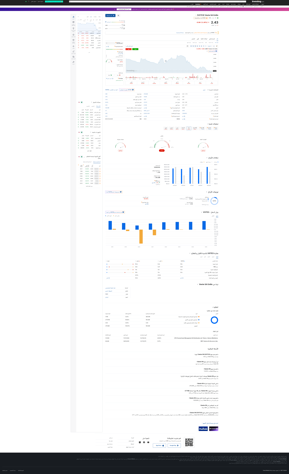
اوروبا (211, 6)
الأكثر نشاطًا (98, 106)
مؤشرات (95, 16)
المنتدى (193, 38)
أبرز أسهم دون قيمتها (96, 161)
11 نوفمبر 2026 (146, 110)
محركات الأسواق (96, 102)
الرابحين (93, 106)
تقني (198, 38)
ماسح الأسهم (206, 4)
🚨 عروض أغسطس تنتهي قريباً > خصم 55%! (54, 1)
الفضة (99, 35)
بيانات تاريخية (201, 42)
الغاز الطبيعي (98, 47)
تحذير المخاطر (4, 470)
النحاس (99, 42)
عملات (99, 16)
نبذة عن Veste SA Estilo (208, 284)
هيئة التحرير (110, 447)
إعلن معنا (110, 440)
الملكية (216, 307)
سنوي (217, 215)
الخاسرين (88, 106)
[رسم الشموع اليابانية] (217, 46)
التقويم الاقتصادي (213, 4)
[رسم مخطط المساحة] (214, 46)
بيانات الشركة (211, 42)
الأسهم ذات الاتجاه (96, 132)
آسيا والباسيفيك (200, 6)
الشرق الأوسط (206, 6)
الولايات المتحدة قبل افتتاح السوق (232, 6)
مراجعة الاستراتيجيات (180, 32)
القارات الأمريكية (216, 6)
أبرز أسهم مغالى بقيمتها (87, 161)
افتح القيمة (109, 22)
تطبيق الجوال (131, 440)
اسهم (88, 16)
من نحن (110, 437)
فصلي (213, 215)
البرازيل (106, 297)
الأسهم (262, 6)
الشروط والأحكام (21, 470)
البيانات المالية (204, 38)
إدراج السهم (189, 42)
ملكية (206, 42)
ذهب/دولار (98, 33)
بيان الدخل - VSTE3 (210, 212)
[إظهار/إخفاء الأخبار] (187, 46)
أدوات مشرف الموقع (130, 447)
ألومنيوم (99, 45)
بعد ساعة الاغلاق (223, 6)
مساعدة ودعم (109, 444)
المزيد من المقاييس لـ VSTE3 (111, 89)
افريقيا (195, 6)
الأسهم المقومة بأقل (190, 6)
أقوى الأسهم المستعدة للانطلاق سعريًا (93, 157)
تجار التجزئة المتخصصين (110, 288)
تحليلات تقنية (213, 124)
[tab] (215, 128)
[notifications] (29, 1)
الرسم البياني (212, 38)
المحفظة (132, 444)
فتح (181, 278)
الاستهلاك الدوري (108, 291)
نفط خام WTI (98, 38)
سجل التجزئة (195, 42)
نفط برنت (98, 40)
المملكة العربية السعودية (249, 6)
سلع (91, 16)
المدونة (132, 437)
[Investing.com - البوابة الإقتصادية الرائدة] (258, 1)
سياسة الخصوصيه (13, 470)
